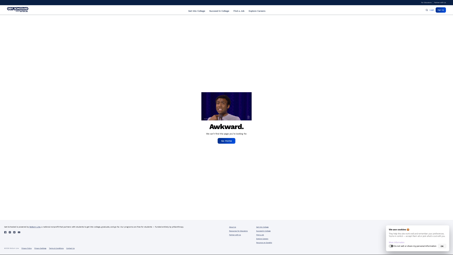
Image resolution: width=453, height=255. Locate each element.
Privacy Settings (40, 248)
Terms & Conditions (56, 248)
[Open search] (426, 10)
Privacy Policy (26, 248)
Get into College (262, 227)
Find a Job (238, 11)
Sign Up (441, 10)
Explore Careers (257, 11)
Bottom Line (34, 227)
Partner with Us (440, 2)
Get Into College (196, 11)
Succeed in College (219, 11)
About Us (232, 227)
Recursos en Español (264, 243)
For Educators (426, 2)
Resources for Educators (238, 231)
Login (432, 10)
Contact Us (70, 248)
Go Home (226, 140)
